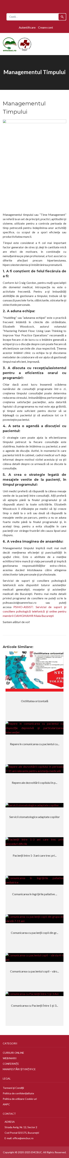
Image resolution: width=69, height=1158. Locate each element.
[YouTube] (36, 5)
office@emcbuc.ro (23, 1138)
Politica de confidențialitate (18, 1093)
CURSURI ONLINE (13, 1052)
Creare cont (45, 27)
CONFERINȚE (11, 1063)
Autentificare (27, 27)
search (62, 17)
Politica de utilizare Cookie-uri (20, 1098)
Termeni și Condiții (13, 1087)
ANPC (6, 1104)
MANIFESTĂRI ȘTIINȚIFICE (19, 1069)
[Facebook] (32, 5)
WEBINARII (10, 1058)
